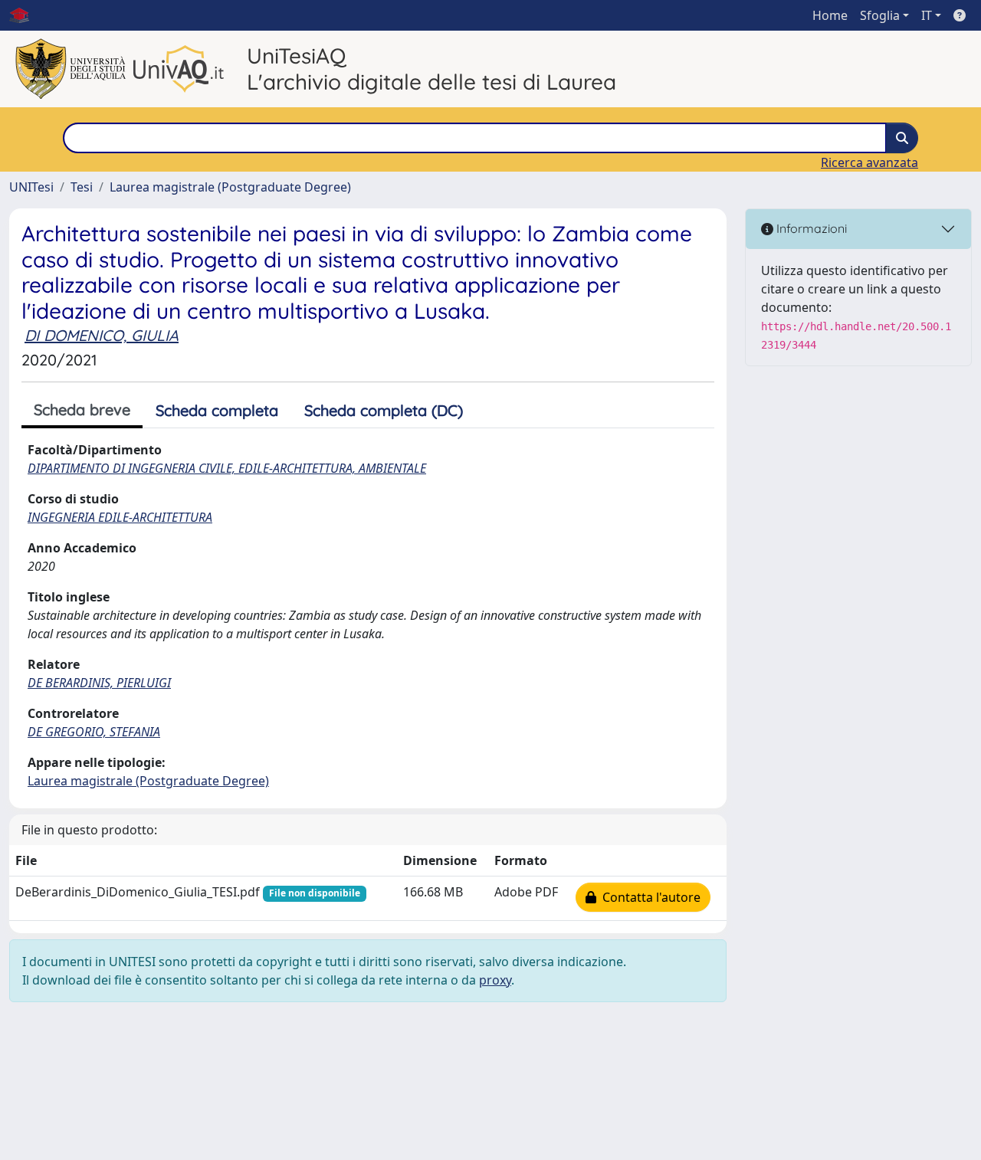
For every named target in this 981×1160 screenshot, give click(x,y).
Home (830, 15)
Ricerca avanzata (869, 162)
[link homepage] (25, 15)
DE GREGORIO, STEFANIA (94, 731)
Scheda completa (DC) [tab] (383, 410)
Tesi (82, 187)
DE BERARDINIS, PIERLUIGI (99, 682)
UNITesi (31, 187)
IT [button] (926, 15)
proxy (495, 980)
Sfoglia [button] (880, 15)
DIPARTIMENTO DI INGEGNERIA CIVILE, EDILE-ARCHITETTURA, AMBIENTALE (227, 468)
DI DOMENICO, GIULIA (102, 335)
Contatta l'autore (648, 897)
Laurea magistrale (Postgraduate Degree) (230, 187)
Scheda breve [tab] (82, 409)
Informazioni (810, 228)
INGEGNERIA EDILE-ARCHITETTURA (120, 517)
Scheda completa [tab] (217, 410)
